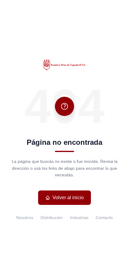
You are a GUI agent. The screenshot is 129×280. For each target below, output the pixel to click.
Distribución (51, 217)
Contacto (104, 217)
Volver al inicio (68, 197)
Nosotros (24, 217)
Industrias (79, 217)
